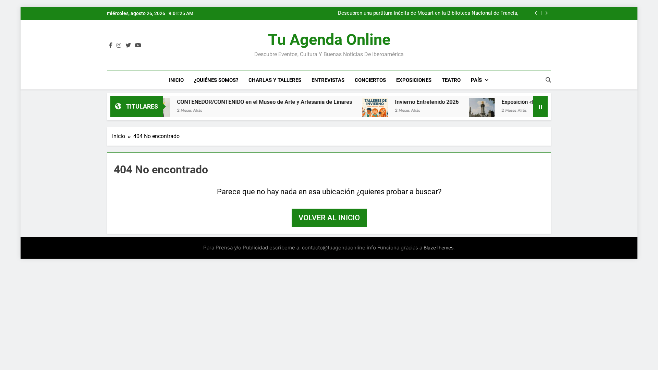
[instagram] (118, 45)
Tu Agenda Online (329, 39)
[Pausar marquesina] (540, 106)
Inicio (176, 80)
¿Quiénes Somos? (216, 80)
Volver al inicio (329, 217)
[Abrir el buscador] (548, 80)
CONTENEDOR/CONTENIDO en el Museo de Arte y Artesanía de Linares (436, 15)
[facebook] (110, 45)
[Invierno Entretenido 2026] (363, 111)
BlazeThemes (438, 247)
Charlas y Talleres (274, 80)
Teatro (451, 80)
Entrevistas (328, 80)
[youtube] (138, 45)
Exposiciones (413, 80)
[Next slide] (546, 13)
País (476, 80)
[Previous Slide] (536, 13)
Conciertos (370, 80)
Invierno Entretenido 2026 (415, 102)
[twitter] (128, 45)
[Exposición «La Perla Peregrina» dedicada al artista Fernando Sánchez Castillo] (470, 111)
